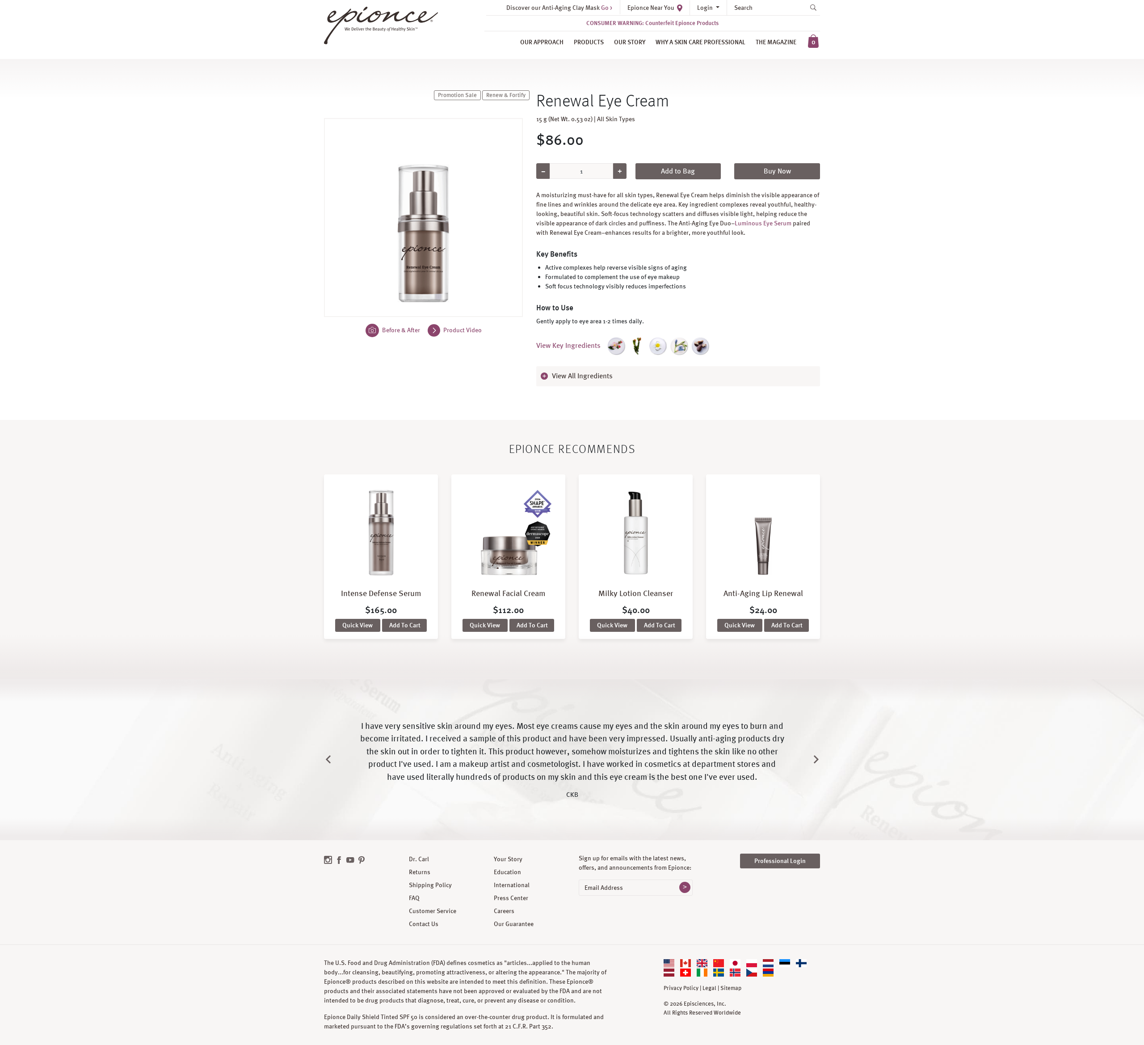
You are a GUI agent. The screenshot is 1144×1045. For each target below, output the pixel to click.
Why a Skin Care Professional (700, 42)
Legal (709, 988)
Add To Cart (405, 625)
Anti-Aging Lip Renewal (763, 593)
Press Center (511, 898)
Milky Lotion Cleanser (635, 593)
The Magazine (776, 42)
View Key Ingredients (568, 345)
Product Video (462, 330)
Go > (606, 8)
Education (507, 872)
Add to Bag (678, 171)
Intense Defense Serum (381, 593)
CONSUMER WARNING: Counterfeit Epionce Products (652, 23)
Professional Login (780, 861)
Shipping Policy (430, 885)
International (512, 885)
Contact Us (423, 924)
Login (705, 8)
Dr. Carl (419, 859)
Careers (504, 911)
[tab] (678, 376)
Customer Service (432, 911)
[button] (678, 376)
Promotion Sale (457, 95)
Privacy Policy (681, 988)
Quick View (357, 625)
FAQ (414, 898)
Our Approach (542, 42)
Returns (419, 872)
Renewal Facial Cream (508, 593)
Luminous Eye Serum (763, 223)
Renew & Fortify (506, 95)
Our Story (629, 42)
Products (589, 42)
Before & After (400, 330)
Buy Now (777, 171)
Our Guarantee (514, 924)
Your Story (508, 859)
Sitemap (730, 988)
